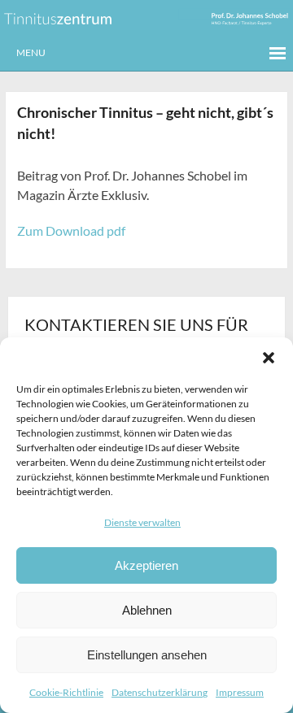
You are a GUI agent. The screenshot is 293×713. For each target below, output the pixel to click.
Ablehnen (147, 610)
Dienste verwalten (142, 522)
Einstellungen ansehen (147, 655)
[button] (268, 358)
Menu (31, 52)
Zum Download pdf (71, 230)
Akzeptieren (146, 565)
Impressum (240, 692)
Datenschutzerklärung (160, 692)
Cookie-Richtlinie (66, 692)
